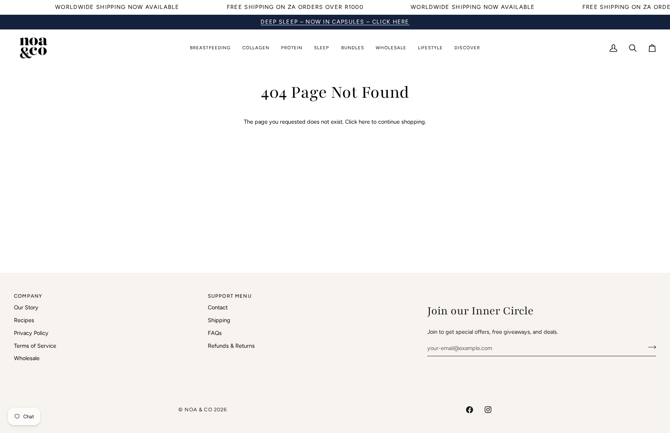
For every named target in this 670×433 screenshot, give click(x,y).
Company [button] (28, 296)
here (364, 121)
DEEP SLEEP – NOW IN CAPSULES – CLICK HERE (335, 21)
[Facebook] (469, 409)
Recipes (24, 320)
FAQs (215, 332)
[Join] (649, 347)
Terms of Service (35, 345)
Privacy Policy (31, 332)
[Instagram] (488, 409)
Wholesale (27, 358)
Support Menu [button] (230, 296)
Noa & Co (198, 409)
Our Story (26, 307)
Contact (218, 307)
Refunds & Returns (231, 345)
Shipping (219, 320)
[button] (210, 48)
